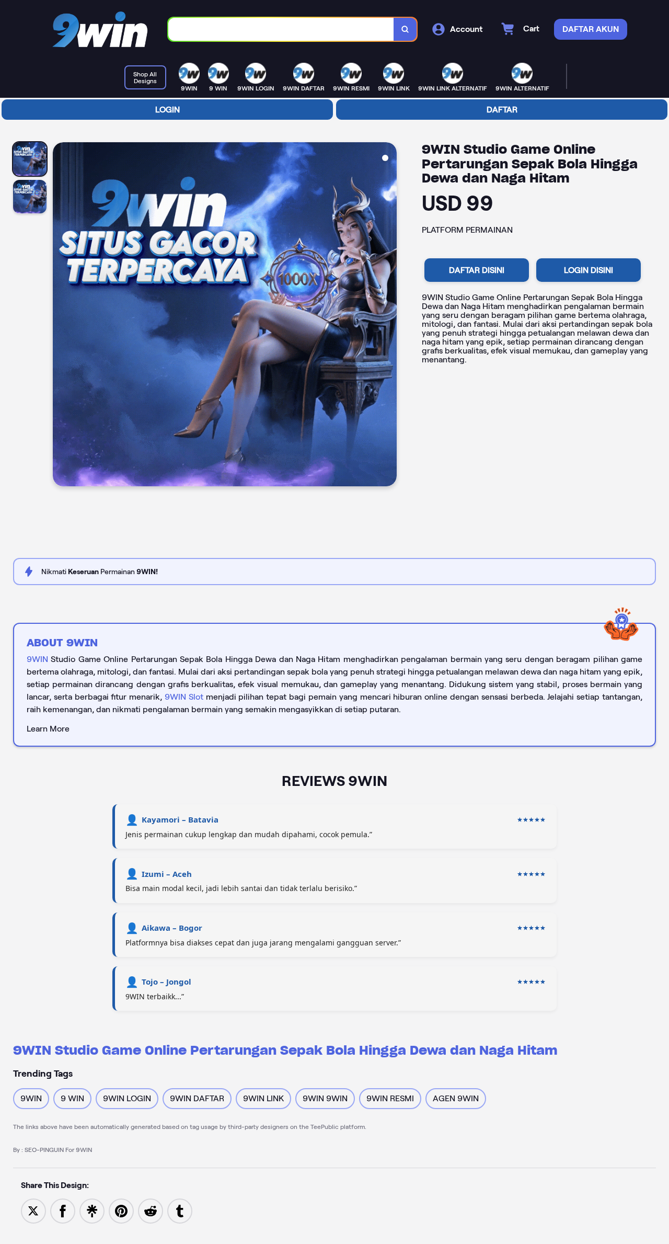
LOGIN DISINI (588, 270)
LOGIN (167, 109)
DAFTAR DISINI (476, 270)
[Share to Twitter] (33, 1210)
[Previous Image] (61, 316)
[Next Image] (388, 316)
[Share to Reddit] (150, 1210)
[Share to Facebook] (62, 1210)
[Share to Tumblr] (179, 1210)
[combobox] (281, 29)
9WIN (37, 659)
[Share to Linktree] (92, 1210)
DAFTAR (502, 109)
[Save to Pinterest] (121, 1210)
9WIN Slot (184, 696)
